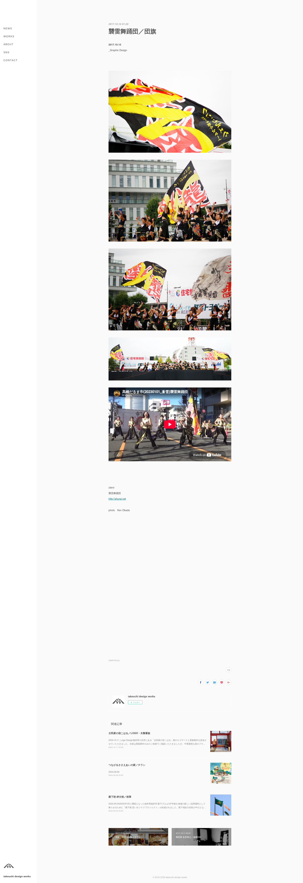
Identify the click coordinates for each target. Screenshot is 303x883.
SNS (6, 52)
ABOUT (9, 44)
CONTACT (11, 60)
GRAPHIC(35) (114, 660)
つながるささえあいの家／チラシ (127, 765)
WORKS (9, 36)
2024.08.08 (114, 771)
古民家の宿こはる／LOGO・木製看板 (129, 733)
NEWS (8, 28)
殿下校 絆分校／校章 (120, 796)
